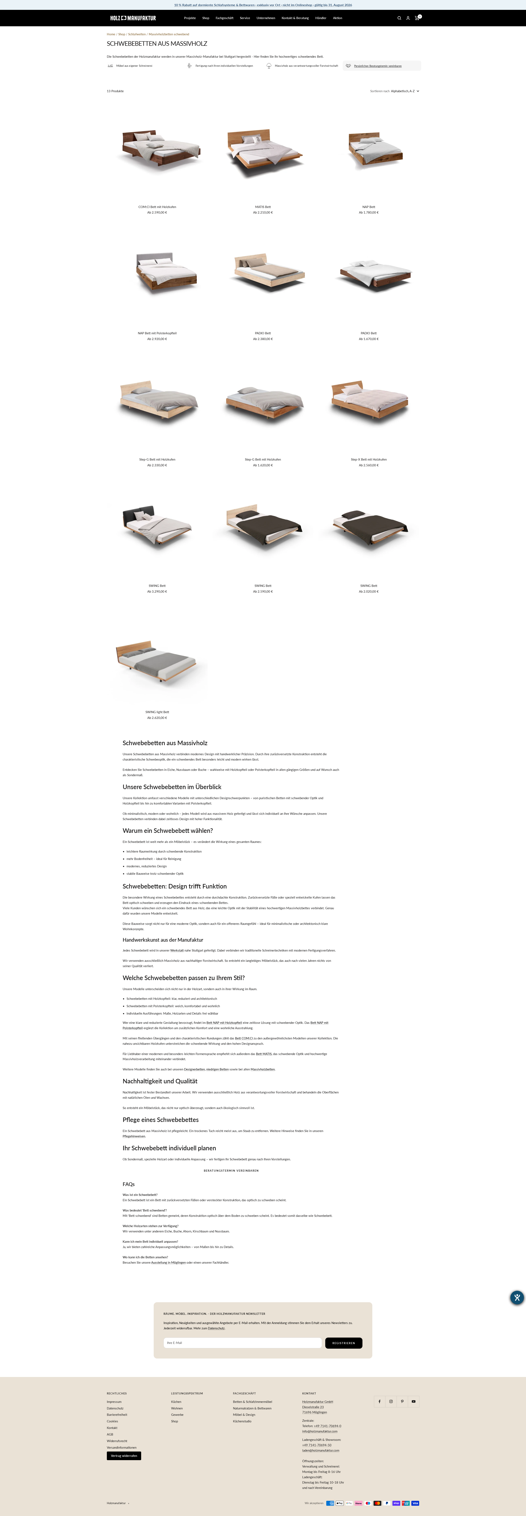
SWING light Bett (157, 712)
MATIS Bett (263, 207)
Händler (320, 18)
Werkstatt (177, 950)
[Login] (408, 18)
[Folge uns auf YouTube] (413, 1401)
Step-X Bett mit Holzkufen (369, 459)
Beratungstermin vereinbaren (231, 1170)
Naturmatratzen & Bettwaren (252, 1408)
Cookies (112, 1421)
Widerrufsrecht (117, 1441)
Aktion (337, 18)
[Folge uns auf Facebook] (379, 1401)
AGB (110, 1434)
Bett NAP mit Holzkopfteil (224, 1022)
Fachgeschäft (224, 18)
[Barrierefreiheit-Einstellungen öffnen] (517, 1297)
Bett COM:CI (244, 1038)
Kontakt (112, 1428)
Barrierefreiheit (117, 1414)
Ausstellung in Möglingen (168, 1262)
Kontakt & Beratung (295, 18)
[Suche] (399, 18)
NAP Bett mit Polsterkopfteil (157, 333)
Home (111, 34)
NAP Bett (368, 207)
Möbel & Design (244, 1414)
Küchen (176, 1401)
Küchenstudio (242, 1421)
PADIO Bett (263, 333)
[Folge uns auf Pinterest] (402, 1401)
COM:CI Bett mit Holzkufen (157, 207)
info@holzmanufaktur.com (319, 1431)
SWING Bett (157, 585)
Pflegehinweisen (134, 1136)
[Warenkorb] (417, 18)
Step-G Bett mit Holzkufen (157, 459)
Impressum (114, 1401)
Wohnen (177, 1408)
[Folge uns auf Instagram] (391, 1401)
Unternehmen (266, 18)
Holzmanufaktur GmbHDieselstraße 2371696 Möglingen (317, 1407)
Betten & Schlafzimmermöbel (252, 1401)
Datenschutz (216, 1328)
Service (245, 18)
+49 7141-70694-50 (316, 1445)
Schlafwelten (137, 34)
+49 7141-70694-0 (327, 1426)
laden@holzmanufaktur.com (320, 1450)
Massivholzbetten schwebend (169, 34)
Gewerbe (177, 1414)
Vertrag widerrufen (124, 1455)
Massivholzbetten (263, 1069)
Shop (205, 18)
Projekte (190, 18)
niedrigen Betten (217, 1069)
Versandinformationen (121, 1447)
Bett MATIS (264, 1054)
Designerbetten (194, 1069)
